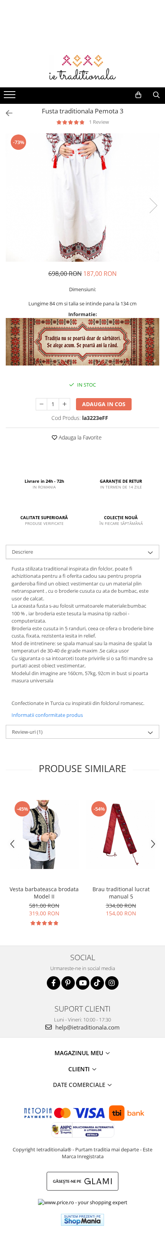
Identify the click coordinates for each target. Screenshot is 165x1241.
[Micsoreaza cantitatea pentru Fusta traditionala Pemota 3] (41, 404)
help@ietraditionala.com (87, 1027)
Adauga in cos (103, 404)
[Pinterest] (68, 983)
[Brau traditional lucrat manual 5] (120, 834)
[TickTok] (97, 983)
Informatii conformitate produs (47, 714)
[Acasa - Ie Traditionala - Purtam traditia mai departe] (82, 68)
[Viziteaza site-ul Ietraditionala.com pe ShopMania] (82, 1220)
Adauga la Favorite (79, 437)
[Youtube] (82, 983)
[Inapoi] (6, 113)
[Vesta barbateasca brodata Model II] (44, 834)
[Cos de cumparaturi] (138, 95)
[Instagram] (112, 983)
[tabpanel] (82, 197)
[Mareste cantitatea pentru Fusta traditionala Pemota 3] (64, 404)
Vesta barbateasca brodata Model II (44, 892)
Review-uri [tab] (27, 731)
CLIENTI (79, 1069)
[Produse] (10, 97)
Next (153, 205)
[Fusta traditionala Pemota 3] (82, 197)
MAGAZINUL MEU (79, 1053)
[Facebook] (53, 983)
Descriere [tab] (22, 551)
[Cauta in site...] (156, 95)
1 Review (99, 121)
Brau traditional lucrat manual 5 (121, 892)
